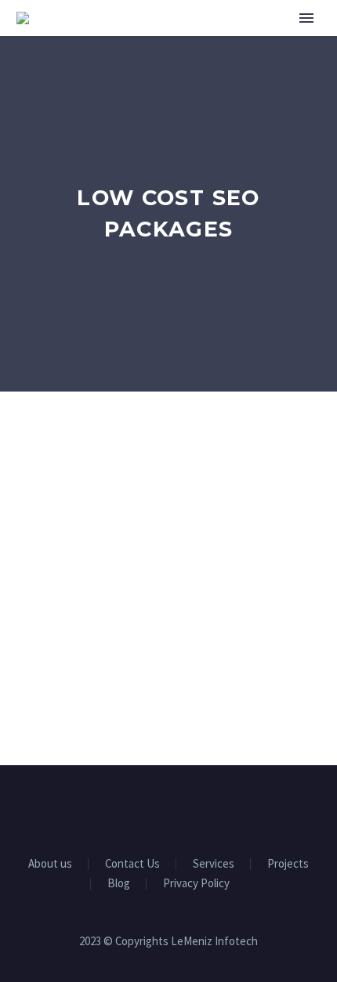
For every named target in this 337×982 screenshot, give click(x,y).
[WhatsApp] (209, 808)
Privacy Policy (196, 884)
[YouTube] (189, 808)
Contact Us (132, 864)
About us (50, 864)
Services (213, 864)
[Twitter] (168, 808)
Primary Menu (306, 18)
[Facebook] (127, 808)
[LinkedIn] (148, 808)
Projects (288, 864)
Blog (118, 884)
